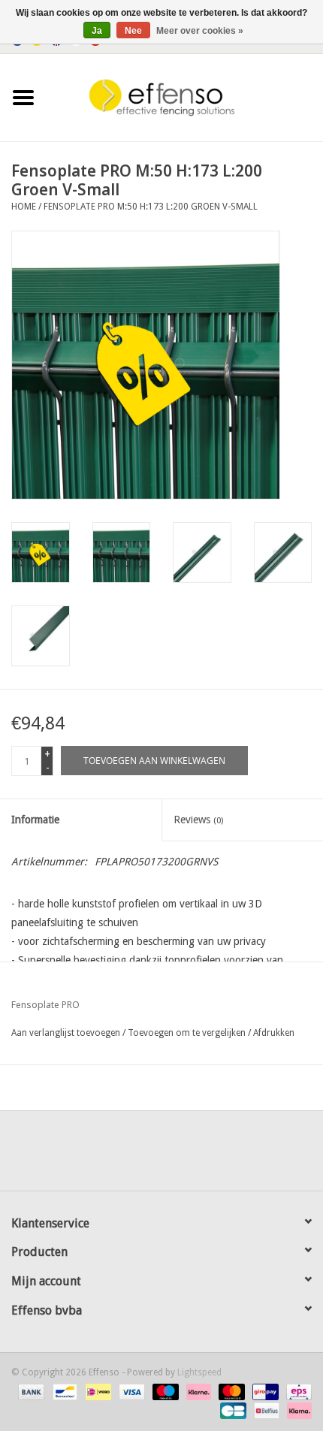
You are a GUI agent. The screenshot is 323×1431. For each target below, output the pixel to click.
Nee (133, 31)
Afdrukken (273, 1033)
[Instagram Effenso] (216, 1156)
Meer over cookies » (199, 31)
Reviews (198, 820)
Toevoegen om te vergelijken (188, 1033)
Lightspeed (199, 1372)
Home (23, 206)
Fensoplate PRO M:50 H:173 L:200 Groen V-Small (151, 206)
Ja (97, 31)
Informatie (35, 820)
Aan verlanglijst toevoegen (65, 1033)
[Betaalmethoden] (30, 1391)
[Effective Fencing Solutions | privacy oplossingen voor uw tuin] (185, 97)
